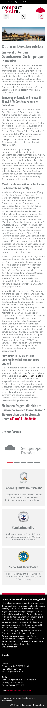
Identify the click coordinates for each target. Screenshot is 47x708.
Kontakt (17, 705)
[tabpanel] (23, 449)
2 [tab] (17, 462)
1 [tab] (10, 462)
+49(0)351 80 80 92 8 (14, 671)
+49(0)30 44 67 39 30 (13, 682)
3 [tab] (24, 462)
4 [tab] (30, 462)
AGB (11, 705)
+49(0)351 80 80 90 (13, 669)
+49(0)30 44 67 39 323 (14, 685)
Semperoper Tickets (31, 375)
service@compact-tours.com (18, 690)
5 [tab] (37, 462)
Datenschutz (38, 705)
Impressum (27, 705)
